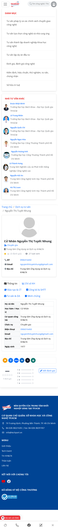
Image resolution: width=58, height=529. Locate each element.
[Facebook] (28, 525)
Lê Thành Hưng (16, 163)
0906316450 (25, 260)
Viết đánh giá (49, 370)
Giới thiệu (6, 446)
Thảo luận (6, 460)
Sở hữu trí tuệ (13, 85)
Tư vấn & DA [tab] (13, 296)
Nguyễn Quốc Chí (17, 127)
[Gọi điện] (17, 525)
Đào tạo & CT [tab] (14, 289)
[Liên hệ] (40, 525)
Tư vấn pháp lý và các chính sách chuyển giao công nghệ (29, 23)
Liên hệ (5, 465)
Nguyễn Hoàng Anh (19, 151)
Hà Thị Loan (15, 187)
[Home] (5, 525)
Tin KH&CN (7, 455)
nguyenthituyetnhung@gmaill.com (36, 264)
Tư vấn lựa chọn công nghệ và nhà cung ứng (28, 33)
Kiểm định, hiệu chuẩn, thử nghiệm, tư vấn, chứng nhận (28, 74)
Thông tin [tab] (12, 283)
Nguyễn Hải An (16, 175)
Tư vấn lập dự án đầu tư (18, 54)
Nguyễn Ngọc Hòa (18, 139)
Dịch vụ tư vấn (23, 206)
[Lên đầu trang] (52, 525)
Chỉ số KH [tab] (30, 283)
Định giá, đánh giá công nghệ (21, 63)
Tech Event (7, 451)
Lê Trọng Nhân (16, 115)
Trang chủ (7, 206)
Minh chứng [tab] (34, 296)
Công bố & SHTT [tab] (37, 289)
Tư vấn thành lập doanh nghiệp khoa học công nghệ (26, 44)
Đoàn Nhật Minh (17, 103)
